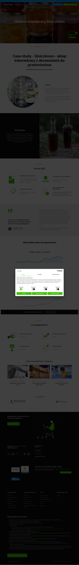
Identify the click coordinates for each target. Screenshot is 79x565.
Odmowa (24, 293)
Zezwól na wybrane (39, 293)
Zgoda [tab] (23, 274)
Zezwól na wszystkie (55, 293)
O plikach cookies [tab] (55, 274)
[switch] (33, 289)
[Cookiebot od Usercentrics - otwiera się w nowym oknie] (58, 271)
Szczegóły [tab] (39, 274)
